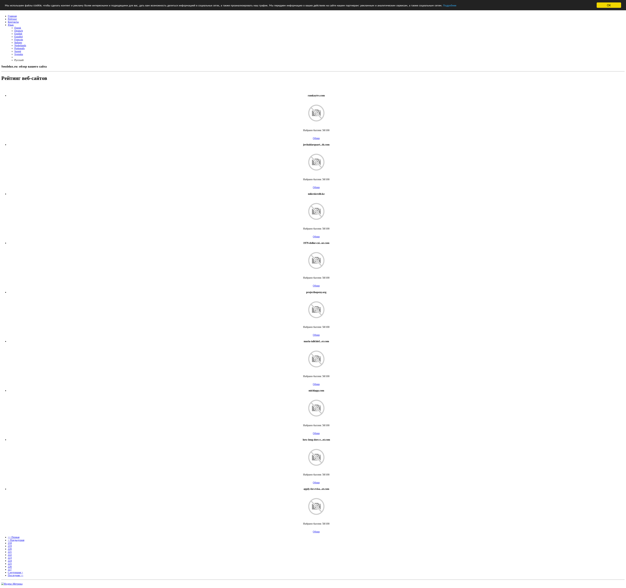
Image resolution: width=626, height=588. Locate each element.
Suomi (17, 51)
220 (10, 549)
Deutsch (18, 30)
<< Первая (13, 537)
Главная (12, 16)
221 (10, 551)
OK (609, 5)
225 (10, 563)
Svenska (18, 54)
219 (10, 546)
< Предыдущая (16, 540)
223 (10, 557)
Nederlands (20, 45)
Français (18, 39)
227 (10, 569)
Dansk (17, 27)
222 (10, 554)
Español (18, 36)
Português (19, 48)
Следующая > (15, 572)
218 (10, 543)
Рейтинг (12, 19)
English (18, 33)
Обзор (316, 138)
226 (10, 566)
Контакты (13, 22)
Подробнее (449, 5)
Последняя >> (15, 575)
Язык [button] (11, 24)
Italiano (18, 42)
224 (10, 560)
